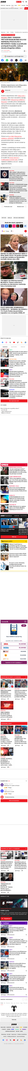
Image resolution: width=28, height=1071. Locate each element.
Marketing (3, 1034)
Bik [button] (4, 1003)
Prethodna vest (8, 206)
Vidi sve (14, 536)
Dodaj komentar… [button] (10, 797)
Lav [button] (14, 1003)
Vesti (8, 32)
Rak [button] (12, 1003)
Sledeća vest (20, 206)
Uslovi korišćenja (21, 1036)
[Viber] (2, 226)
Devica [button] (17, 1003)
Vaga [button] (21, 1003)
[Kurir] (3, 2)
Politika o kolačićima (22, 1034)
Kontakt (9, 1034)
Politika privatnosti (11, 1036)
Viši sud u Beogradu (19, 217)
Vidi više (14, 1019)
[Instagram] (14, 226)
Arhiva (4, 1036)
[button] (25, 51)
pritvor (4, 217)
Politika (12, 32)
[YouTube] (17, 226)
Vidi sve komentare (14, 800)
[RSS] (22, 342)
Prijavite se (7, 918)
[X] (10, 226)
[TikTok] (21, 226)
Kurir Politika (7, 50)
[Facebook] (6, 226)
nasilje (10, 217)
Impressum (14, 1034)
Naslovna (3, 32)
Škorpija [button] (25, 1003)
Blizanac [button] (8, 1003)
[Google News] (25, 226)
